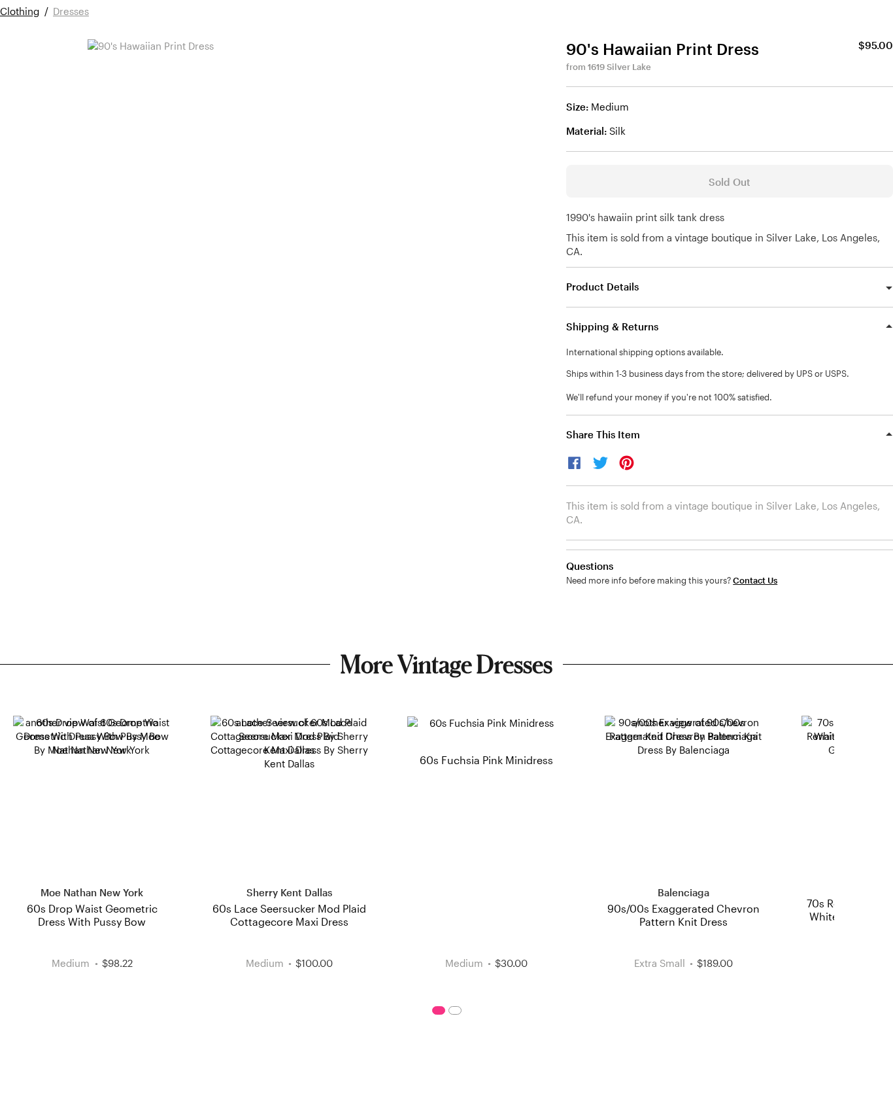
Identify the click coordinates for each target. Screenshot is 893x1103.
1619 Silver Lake (619, 66)
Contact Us (755, 580)
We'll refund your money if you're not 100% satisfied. (669, 397)
